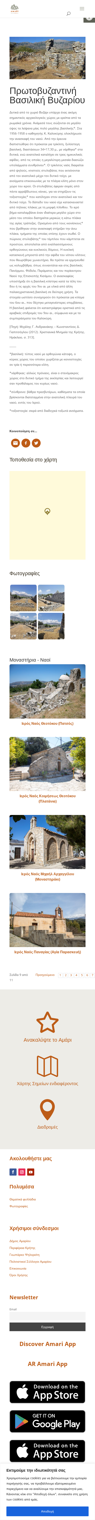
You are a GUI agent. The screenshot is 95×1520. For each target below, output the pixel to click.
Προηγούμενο (45, 975)
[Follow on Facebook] (13, 1172)
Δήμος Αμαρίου (20, 1241)
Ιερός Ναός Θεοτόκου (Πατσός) (47, 723)
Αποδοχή (47, 1511)
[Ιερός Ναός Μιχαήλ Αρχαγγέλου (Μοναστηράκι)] (48, 842)
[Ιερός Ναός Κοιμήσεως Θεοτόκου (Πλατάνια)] (48, 764)
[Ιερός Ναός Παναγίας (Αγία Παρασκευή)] (48, 920)
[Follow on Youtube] (30, 1172)
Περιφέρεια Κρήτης (22, 1248)
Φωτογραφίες (19, 1206)
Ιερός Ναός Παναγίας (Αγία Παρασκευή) (47, 952)
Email (13, 1309)
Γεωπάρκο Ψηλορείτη (25, 1254)
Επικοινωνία (18, 1268)
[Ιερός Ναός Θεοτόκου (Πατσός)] (48, 691)
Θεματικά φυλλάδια (23, 1199)
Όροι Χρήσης (19, 1275)
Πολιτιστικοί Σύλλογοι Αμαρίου (30, 1261)
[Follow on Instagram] (21, 1172)
